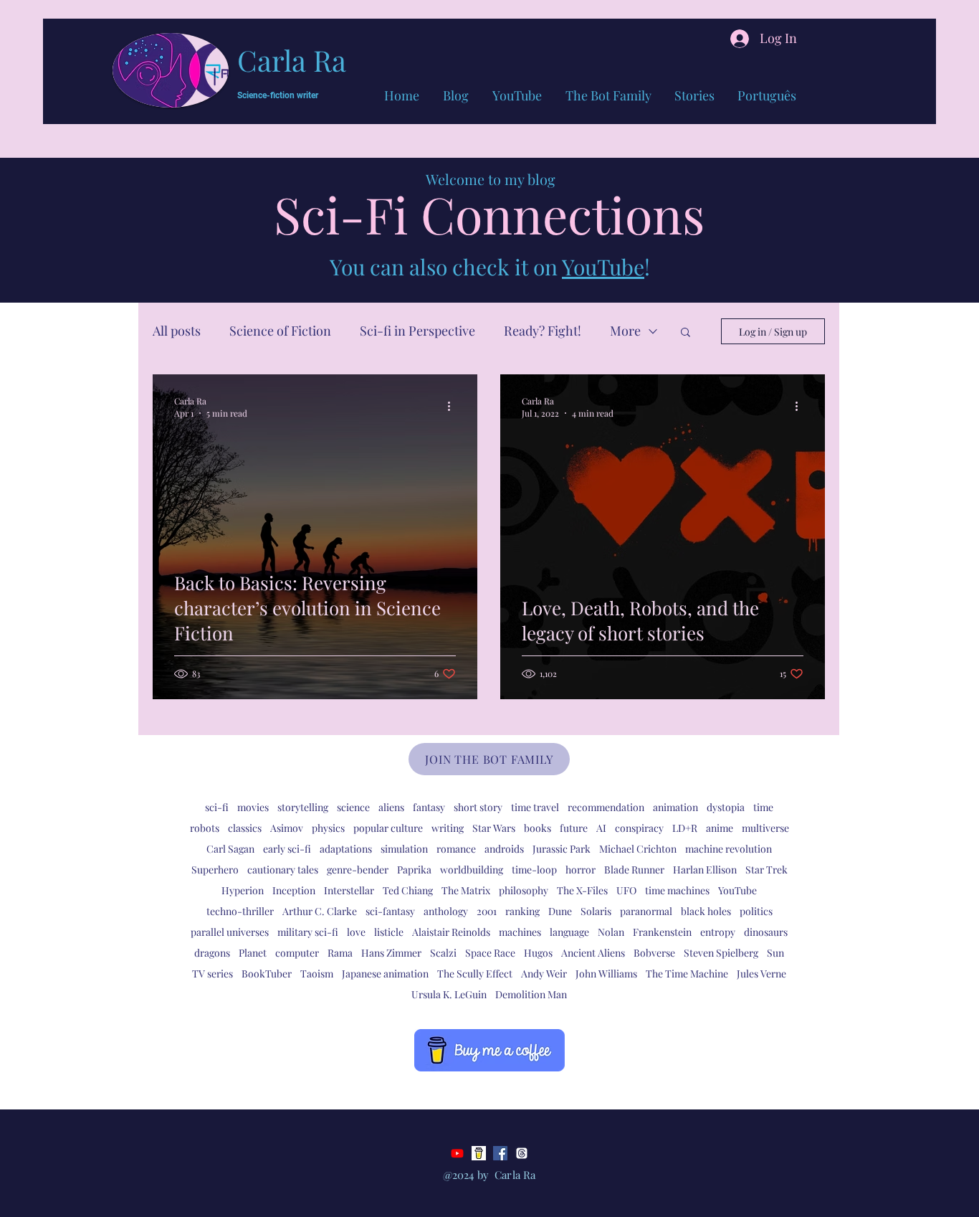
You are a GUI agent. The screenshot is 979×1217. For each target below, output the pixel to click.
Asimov (286, 828)
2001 (487, 911)
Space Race (490, 953)
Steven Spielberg (721, 953)
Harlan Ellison (705, 869)
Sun (775, 953)
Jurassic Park (562, 849)
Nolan (611, 932)
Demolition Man (531, 994)
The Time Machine (687, 973)
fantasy (429, 807)
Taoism (316, 973)
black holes (706, 911)
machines (520, 932)
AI (601, 828)
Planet (253, 953)
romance (456, 849)
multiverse (765, 828)
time (763, 807)
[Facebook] (500, 1153)
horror (580, 869)
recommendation (606, 807)
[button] (685, 333)
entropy (717, 932)
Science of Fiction (280, 330)
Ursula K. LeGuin (449, 994)
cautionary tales (282, 869)
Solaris (596, 911)
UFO (626, 890)
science (353, 807)
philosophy (523, 890)
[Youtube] (457, 1153)
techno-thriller (240, 911)
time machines (677, 890)
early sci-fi (287, 849)
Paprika (414, 869)
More (625, 330)
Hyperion (242, 890)
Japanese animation (385, 973)
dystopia (726, 807)
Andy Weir (544, 973)
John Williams (606, 973)
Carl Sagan (230, 849)
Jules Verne (761, 973)
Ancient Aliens (593, 953)
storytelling (302, 807)
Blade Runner (634, 869)
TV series (212, 973)
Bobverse (654, 953)
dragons (212, 953)
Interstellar (349, 890)
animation (675, 807)
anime (719, 828)
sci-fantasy (390, 911)
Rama (340, 953)
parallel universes (230, 932)
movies (253, 807)
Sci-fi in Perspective (417, 330)
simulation (404, 849)
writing (447, 828)
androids (504, 849)
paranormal (646, 911)
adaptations (346, 849)
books (537, 828)
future (574, 828)
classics (245, 828)
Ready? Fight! (542, 330)
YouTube (603, 266)
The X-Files (582, 890)
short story (478, 807)
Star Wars (493, 828)
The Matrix (465, 890)
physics (328, 828)
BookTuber (267, 973)
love (356, 932)
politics (756, 911)
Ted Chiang (408, 890)
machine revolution (728, 849)
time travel (535, 807)
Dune (560, 911)
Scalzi (443, 953)
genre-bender (357, 869)
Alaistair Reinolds (451, 932)
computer (297, 953)
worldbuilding (471, 869)
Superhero (215, 869)
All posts (177, 330)
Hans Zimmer (391, 953)
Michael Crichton (638, 849)
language (569, 932)
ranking (522, 911)
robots (204, 828)
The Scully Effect (474, 973)
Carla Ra (291, 60)
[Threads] (522, 1153)
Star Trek (766, 869)
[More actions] (453, 406)
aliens (391, 807)
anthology (446, 911)
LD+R (684, 828)
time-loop (534, 869)
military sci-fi (307, 932)
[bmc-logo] (479, 1153)
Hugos (538, 953)
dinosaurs (766, 932)
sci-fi (217, 807)
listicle (388, 932)
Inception (293, 890)
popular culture (388, 828)
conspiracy (639, 828)
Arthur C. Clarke (319, 911)
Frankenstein (662, 932)
